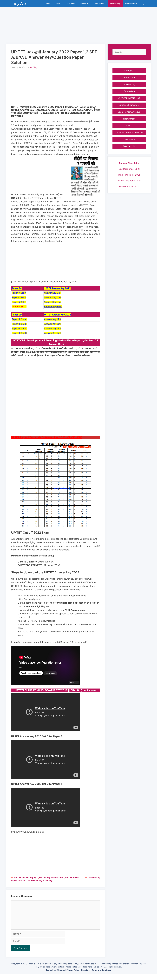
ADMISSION (129, 70)
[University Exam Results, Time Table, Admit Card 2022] (19, 3)
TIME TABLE (129, 139)
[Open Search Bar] (142, 3)
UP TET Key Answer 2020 (51, 877)
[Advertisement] (78, 24)
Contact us (51, 970)
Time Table (70, 3)
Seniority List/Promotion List (129, 132)
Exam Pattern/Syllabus (129, 112)
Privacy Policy (72, 970)
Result (57, 3)
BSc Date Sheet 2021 (129, 186)
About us (61, 970)
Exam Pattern (131, 3)
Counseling (129, 91)
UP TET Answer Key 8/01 (26, 877)
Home (47, 3)
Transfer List (129, 146)
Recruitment (99, 3)
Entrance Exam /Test (129, 105)
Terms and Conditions (101, 970)
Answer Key (115, 3)
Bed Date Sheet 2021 (129, 169)
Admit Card (85, 3)
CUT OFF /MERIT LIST (129, 98)
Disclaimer (85, 970)
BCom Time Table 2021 (129, 180)
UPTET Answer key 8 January (37, 880)
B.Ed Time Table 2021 (129, 175)
